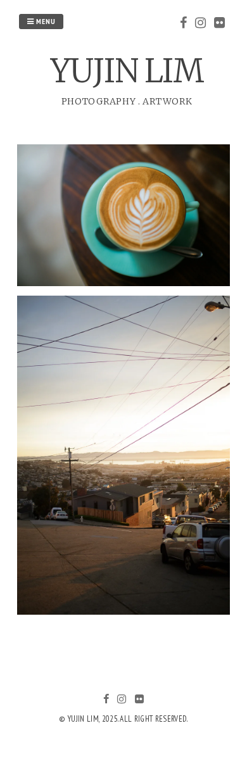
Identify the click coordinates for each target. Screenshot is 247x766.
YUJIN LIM (127, 71)
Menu (45, 21)
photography (98, 101)
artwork (167, 101)
